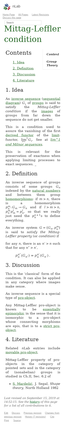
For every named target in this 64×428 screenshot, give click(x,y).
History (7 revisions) (35, 416)
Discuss (16, 413)
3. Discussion (24, 74)
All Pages (23, 14)
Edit (6, 413)
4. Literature (23, 80)
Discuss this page (12, 17)
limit (55, 135)
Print (6, 420)
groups (38, 103)
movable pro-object (21, 352)
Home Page (9, 14)
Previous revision (32, 413)
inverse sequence (26, 99)
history (35, 401)
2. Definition (23, 68)
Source (17, 420)
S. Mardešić (22, 384)
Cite (52, 416)
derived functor (19, 135)
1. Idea (18, 62)
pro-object (26, 298)
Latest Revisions (40, 14)
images (47, 111)
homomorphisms (19, 199)
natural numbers (46, 190)
